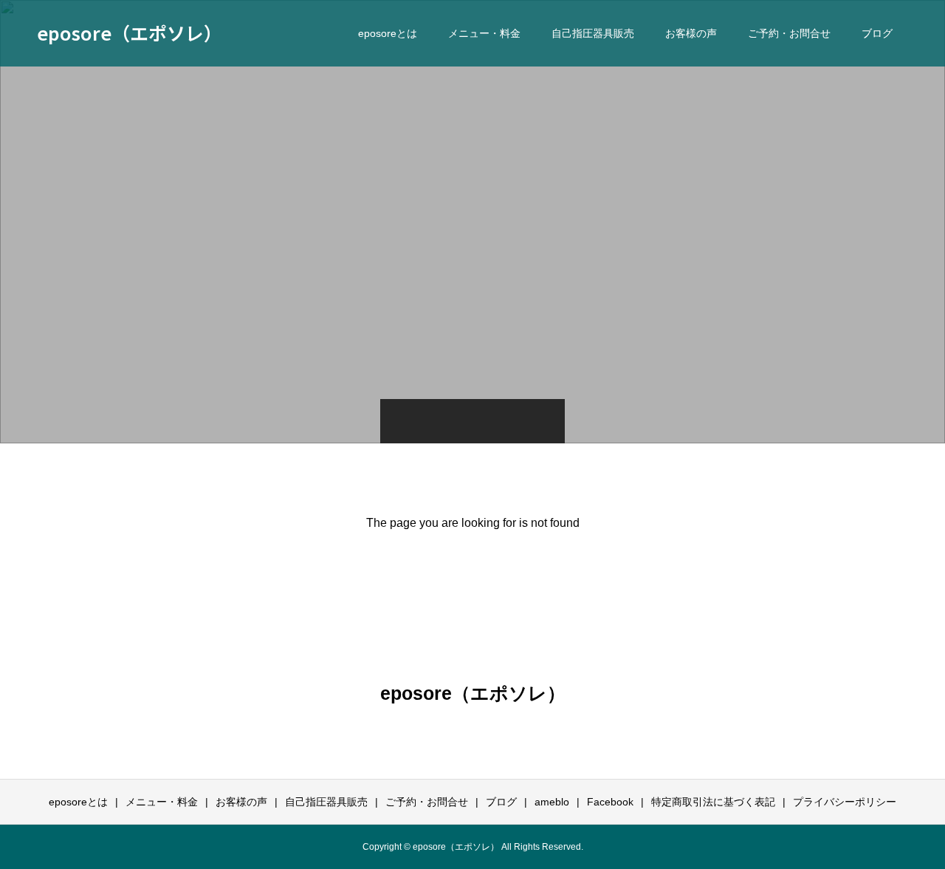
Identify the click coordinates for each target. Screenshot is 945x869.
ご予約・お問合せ (789, 33)
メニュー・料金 (484, 33)
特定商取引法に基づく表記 (713, 802)
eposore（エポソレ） (129, 32)
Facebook (610, 802)
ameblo (552, 802)
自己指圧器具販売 (592, 33)
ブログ (877, 33)
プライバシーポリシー (844, 802)
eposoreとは (387, 33)
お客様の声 (691, 33)
